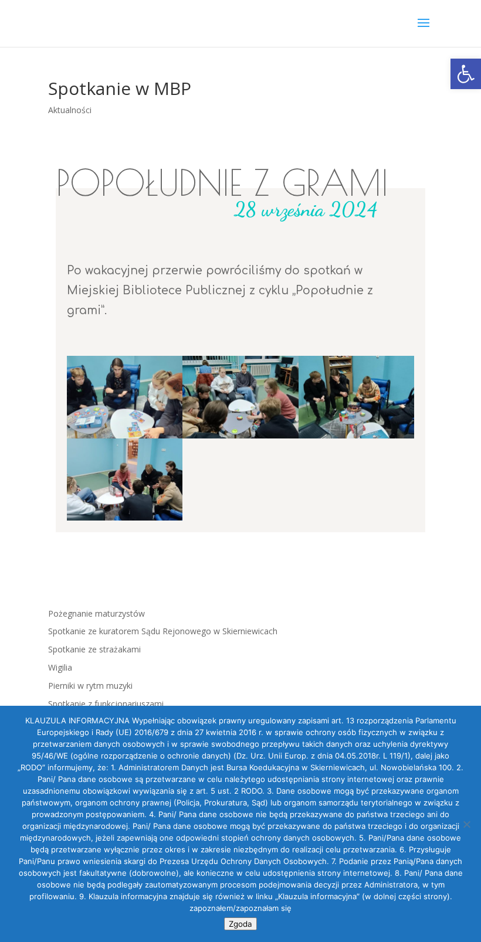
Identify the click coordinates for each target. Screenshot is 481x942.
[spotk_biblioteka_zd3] (124, 520)
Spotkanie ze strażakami (94, 649)
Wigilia (60, 667)
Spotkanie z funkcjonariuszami (106, 703)
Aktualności (70, 109)
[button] (465, 74)
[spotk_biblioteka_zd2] (356, 438)
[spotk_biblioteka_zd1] (240, 438)
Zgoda (240, 924)
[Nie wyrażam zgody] (466, 824)
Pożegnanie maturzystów (96, 613)
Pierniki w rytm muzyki (90, 685)
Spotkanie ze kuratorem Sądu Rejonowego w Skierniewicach (162, 631)
